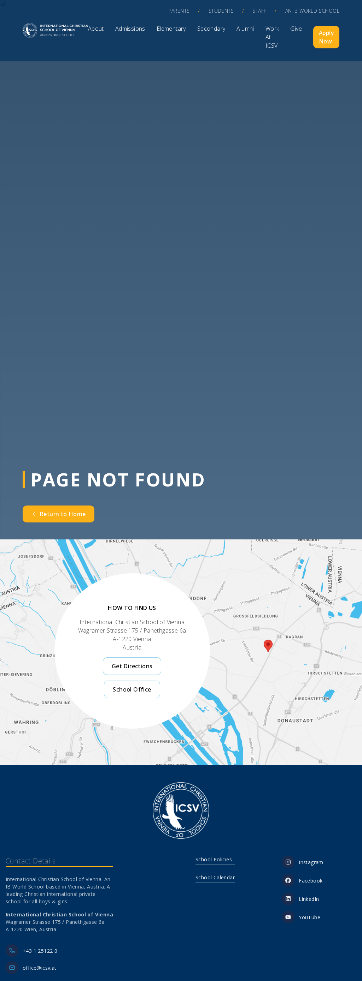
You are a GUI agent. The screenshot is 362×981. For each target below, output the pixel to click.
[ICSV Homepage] (55, 30)
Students (221, 10)
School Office (132, 689)
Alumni (245, 28)
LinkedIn (309, 899)
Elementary (171, 28)
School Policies (213, 859)
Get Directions (132, 666)
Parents (179, 10)
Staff (259, 10)
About (96, 28)
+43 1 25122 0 (40, 950)
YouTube (309, 917)
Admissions (130, 28)
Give (296, 28)
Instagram (311, 862)
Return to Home (63, 514)
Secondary (211, 28)
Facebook (310, 880)
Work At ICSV (272, 37)
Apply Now (326, 37)
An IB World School (312, 10)
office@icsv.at (40, 967)
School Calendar (215, 877)
